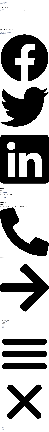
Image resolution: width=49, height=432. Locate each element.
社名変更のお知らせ (4, 192)
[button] (24, 58)
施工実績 (3, 326)
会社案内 (3, 325)
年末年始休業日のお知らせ (5, 197)
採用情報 (3, 327)
